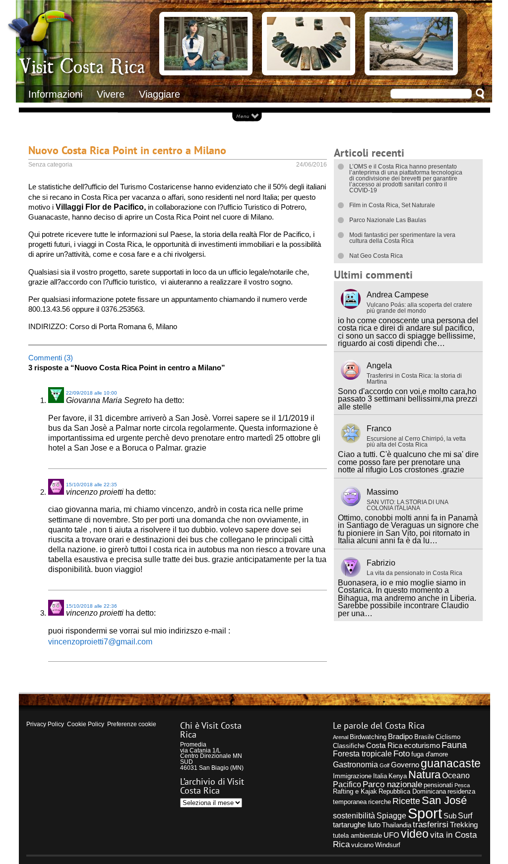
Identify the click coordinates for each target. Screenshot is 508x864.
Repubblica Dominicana (412, 791)
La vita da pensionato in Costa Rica (414, 573)
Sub (450, 816)
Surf (465, 815)
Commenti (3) (50, 357)
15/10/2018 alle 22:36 (91, 606)
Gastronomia (355, 764)
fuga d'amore (429, 754)
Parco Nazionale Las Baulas (387, 220)
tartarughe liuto (357, 825)
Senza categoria (50, 164)
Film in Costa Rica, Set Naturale (392, 205)
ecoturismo (422, 745)
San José (444, 800)
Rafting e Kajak (355, 791)
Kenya (397, 776)
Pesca (462, 785)
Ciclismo (448, 737)
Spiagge (391, 815)
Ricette (406, 801)
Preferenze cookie (131, 724)
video (415, 834)
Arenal (340, 737)
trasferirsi (430, 824)
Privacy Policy (45, 724)
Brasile (424, 737)
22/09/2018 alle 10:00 (91, 393)
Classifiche (349, 745)
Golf (384, 765)
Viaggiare (159, 94)
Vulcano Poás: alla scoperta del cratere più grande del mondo (419, 307)
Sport (425, 813)
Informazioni (55, 94)
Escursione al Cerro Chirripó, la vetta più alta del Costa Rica (416, 441)
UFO (391, 835)
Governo (405, 765)
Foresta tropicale (362, 753)
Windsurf (387, 845)
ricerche (379, 802)
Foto (401, 753)
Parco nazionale (392, 784)
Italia (380, 776)
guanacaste (451, 763)
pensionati (438, 785)
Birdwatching (368, 737)
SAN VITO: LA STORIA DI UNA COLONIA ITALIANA (407, 505)
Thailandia (396, 825)
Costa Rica (384, 745)
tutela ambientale (357, 835)
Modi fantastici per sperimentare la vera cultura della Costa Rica (402, 237)
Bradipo (400, 737)
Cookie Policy (85, 724)
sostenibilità (354, 815)
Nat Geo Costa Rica (376, 255)
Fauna (454, 745)
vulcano (362, 845)
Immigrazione (352, 776)
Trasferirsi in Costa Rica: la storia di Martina (414, 378)
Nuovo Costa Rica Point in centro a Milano (127, 150)
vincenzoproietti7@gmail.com (100, 641)
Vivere (111, 94)
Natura (424, 774)
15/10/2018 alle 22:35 (91, 484)
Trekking (464, 825)
